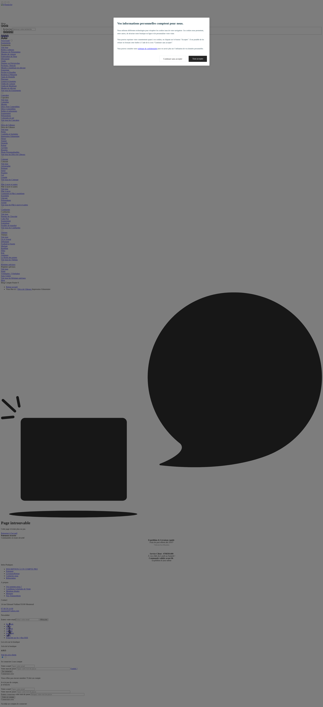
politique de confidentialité (147, 49)
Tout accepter (197, 59)
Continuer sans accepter (172, 59)
